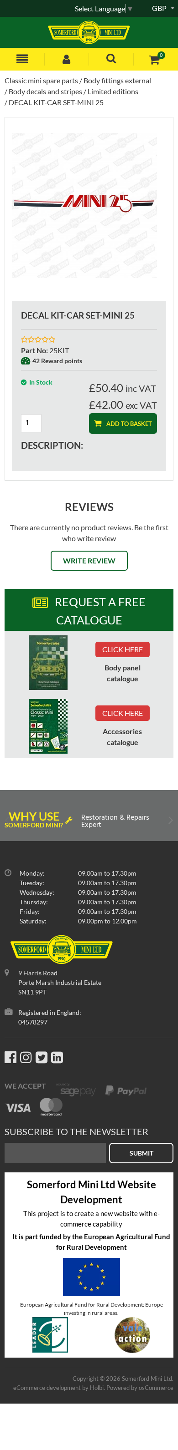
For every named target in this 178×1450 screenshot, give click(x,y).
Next (170, 822)
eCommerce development (47, 1387)
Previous (8, 822)
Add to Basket (128, 423)
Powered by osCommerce (139, 1387)
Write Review (89, 560)
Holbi (97, 1387)
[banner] (48, 662)
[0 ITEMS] (154, 59)
